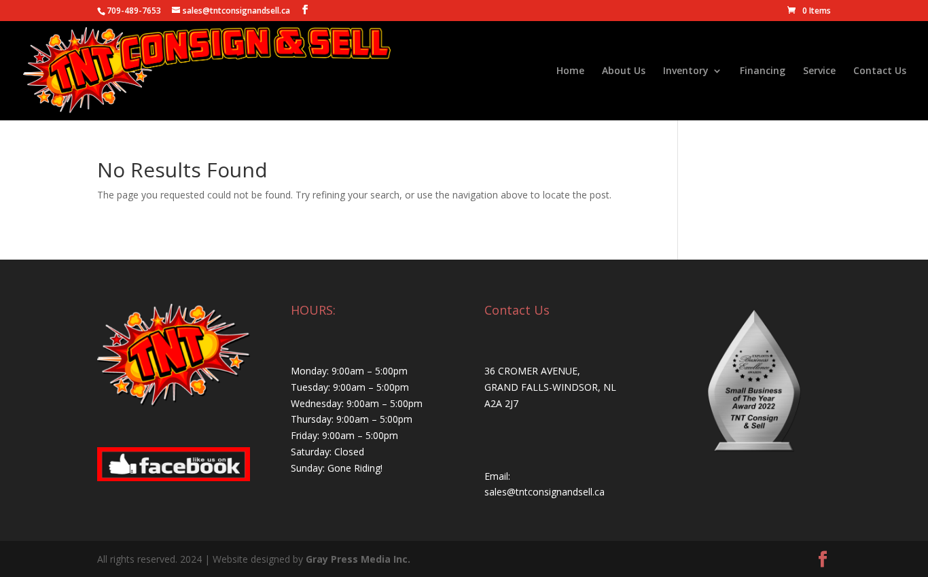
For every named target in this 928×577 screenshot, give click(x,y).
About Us (623, 71)
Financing (762, 71)
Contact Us (879, 71)
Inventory (686, 71)
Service (819, 71)
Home (570, 71)
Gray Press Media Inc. (358, 559)
